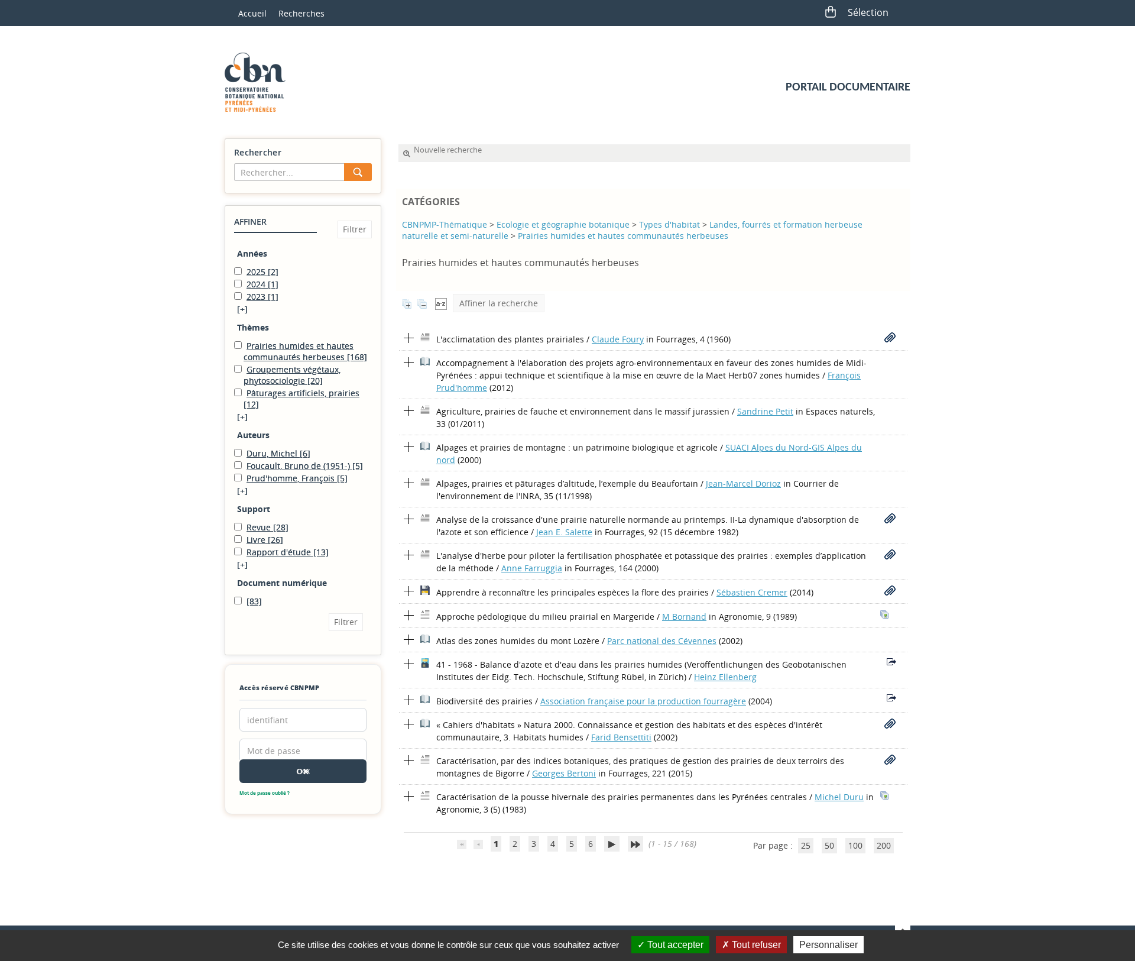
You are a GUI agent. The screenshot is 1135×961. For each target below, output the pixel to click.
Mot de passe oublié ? (264, 792)
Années (252, 253)
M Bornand (684, 616)
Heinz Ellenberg (725, 676)
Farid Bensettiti (621, 737)
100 (855, 845)
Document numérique (282, 582)
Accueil (252, 13)
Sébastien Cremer (751, 592)
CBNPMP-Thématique (444, 224)
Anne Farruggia (531, 568)
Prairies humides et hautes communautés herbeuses (623, 235)
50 (829, 845)
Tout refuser (755, 945)
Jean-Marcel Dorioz (743, 483)
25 (805, 845)
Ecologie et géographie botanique (563, 224)
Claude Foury (618, 339)
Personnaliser (828, 945)
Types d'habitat (669, 224)
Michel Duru (839, 797)
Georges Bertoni (564, 773)
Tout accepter (674, 945)
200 (884, 845)
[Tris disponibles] (441, 303)
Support (253, 509)
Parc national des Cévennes (661, 640)
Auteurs (253, 435)
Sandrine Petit (765, 411)
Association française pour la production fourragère (643, 701)
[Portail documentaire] (259, 82)
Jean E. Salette (564, 532)
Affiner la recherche (498, 303)
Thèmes (253, 327)
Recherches (301, 13)
